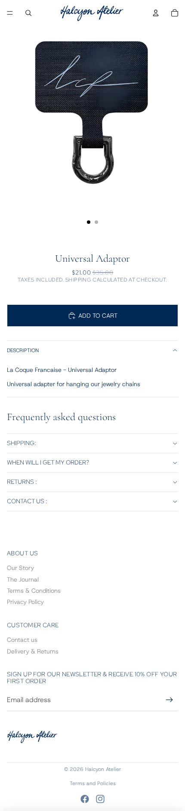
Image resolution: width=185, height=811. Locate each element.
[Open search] (28, 12)
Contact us (22, 640)
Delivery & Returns (33, 651)
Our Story (20, 568)
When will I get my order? (48, 462)
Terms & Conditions (34, 590)
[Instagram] (100, 799)
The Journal (23, 579)
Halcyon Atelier (103, 769)
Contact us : (27, 501)
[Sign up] (169, 700)
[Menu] (10, 13)
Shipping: (21, 443)
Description (23, 350)
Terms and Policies (93, 783)
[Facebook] (85, 799)
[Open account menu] (155, 12)
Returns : (22, 482)
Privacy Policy (25, 602)
